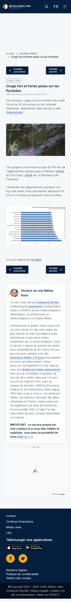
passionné (35, 306)
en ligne (36, 259)
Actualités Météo (28, 53)
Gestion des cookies (18, 578)
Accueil (10, 53)
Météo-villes (13, 527)
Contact (11, 516)
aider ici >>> (25, 436)
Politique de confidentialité (22, 574)
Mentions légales (16, 570)
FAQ (8, 533)
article (60, 171)
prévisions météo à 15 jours (27, 357)
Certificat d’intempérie (19, 521)
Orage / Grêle (13, 80)
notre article (14, 112)
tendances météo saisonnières (41, 369)
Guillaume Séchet (48, 302)
